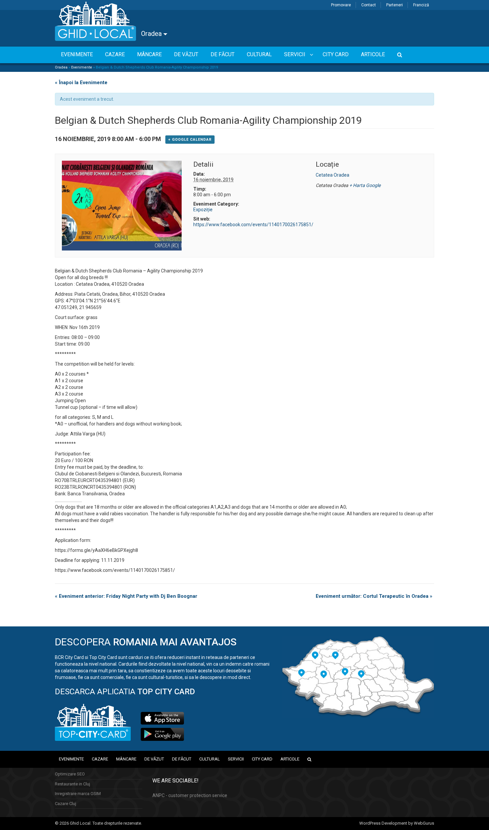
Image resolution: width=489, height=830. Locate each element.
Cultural (209, 758)
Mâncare (126, 758)
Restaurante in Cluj (72, 783)
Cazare (100, 758)
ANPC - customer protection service (189, 795)
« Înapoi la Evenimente (81, 82)
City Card (262, 758)
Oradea (152, 34)
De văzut (154, 758)
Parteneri (394, 5)
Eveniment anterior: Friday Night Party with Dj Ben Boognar (126, 596)
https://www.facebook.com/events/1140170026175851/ (253, 224)
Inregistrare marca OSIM (78, 793)
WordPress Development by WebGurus (396, 823)
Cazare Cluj (65, 803)
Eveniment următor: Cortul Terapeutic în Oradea (374, 596)
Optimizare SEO (70, 773)
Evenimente (81, 67)
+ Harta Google (365, 185)
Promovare (341, 5)
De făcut (181, 758)
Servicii (236, 758)
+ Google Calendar (190, 139)
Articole (289, 758)
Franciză (421, 5)
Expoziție (203, 209)
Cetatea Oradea (332, 175)
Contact (368, 5)
